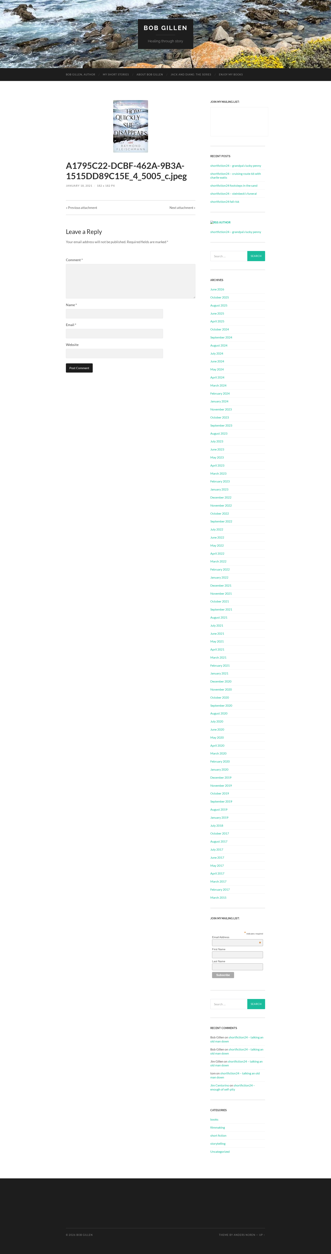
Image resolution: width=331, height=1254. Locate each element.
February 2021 (220, 665)
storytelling (217, 1143)
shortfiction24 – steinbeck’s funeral (233, 193)
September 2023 (221, 425)
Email (71, 325)
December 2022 (220, 497)
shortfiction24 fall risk (224, 201)
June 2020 (217, 729)
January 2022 (219, 577)
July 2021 (216, 625)
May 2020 (217, 737)
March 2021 (218, 657)
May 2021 (217, 641)
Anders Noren (244, 1234)
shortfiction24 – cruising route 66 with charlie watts (235, 175)
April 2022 (217, 553)
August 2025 (218, 305)
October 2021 (219, 601)
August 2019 (218, 809)
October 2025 (219, 297)
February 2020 (220, 761)
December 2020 (220, 681)
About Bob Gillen (150, 74)
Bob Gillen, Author (80, 74)
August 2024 (218, 345)
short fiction (218, 1135)
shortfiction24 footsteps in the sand (233, 185)
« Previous (81, 208)
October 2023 (219, 417)
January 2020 (219, 769)
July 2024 (216, 353)
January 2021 (219, 673)
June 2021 (217, 633)
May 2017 (217, 865)
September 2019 (221, 801)
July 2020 (216, 721)
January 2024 (219, 401)
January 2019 (219, 817)
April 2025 (217, 321)
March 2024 (218, 385)
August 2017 (218, 841)
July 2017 (216, 849)
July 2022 (216, 529)
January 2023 (219, 489)
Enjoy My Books (231, 74)
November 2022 (221, 505)
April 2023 (217, 465)
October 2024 (219, 329)
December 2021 (220, 585)
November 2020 (221, 689)
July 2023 (216, 441)
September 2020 (221, 705)
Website (72, 345)
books (214, 1119)
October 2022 (219, 513)
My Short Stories (116, 74)
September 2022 (221, 521)
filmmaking (217, 1127)
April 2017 (217, 873)
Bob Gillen (166, 27)
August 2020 (218, 713)
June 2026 (217, 289)
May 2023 (217, 457)
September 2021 (221, 609)
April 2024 (217, 377)
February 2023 (220, 481)
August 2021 (218, 617)
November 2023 (221, 409)
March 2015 (218, 897)
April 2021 (217, 649)
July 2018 (216, 825)
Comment (74, 260)
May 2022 (217, 545)
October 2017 (219, 833)
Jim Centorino (219, 1085)
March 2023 (218, 473)
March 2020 (218, 753)
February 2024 (220, 393)
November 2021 (221, 593)
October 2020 (219, 697)
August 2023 (218, 433)
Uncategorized (220, 1151)
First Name (218, 949)
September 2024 (221, 337)
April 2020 (217, 745)
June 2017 (217, 857)
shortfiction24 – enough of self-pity (232, 1087)
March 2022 (218, 561)
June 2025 (217, 313)
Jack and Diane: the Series (191, 74)
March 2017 (218, 881)
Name (71, 305)
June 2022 (217, 537)
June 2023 (217, 449)
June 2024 (217, 361)
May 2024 (217, 369)
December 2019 (220, 777)
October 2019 (219, 793)
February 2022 (220, 569)
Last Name (218, 961)
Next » (182, 208)
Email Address (236, 937)
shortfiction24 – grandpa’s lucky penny (235, 165)
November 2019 (221, 785)
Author (224, 222)
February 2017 (220, 889)
